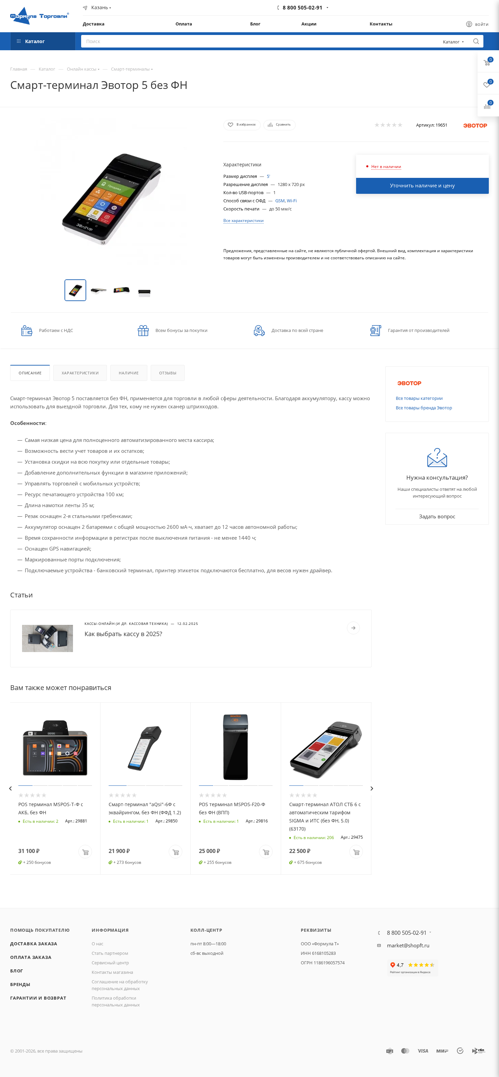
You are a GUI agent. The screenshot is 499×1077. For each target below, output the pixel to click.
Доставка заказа (33, 944)
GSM (280, 201)
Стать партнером (110, 953)
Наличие (129, 372)
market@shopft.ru (408, 945)
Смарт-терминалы (130, 69)
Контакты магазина (112, 972)
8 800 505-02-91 (302, 7)
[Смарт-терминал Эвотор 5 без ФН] (110, 194)
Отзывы (168, 372)
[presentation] (10, 788)
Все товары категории (419, 398)
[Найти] (476, 41)
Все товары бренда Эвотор (424, 408)
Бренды (20, 984)
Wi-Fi (292, 201)
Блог (16, 971)
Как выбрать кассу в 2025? (123, 634)
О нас (97, 944)
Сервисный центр (110, 963)
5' (268, 176)
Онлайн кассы (81, 69)
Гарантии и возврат (38, 998)
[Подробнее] (353, 627)
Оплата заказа (30, 957)
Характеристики (80, 372)
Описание (30, 372)
